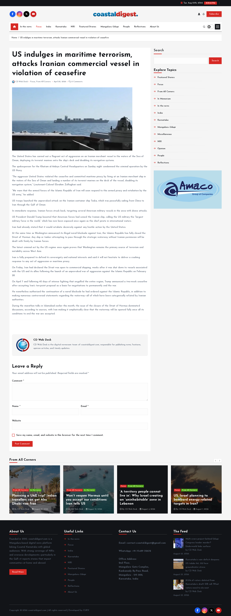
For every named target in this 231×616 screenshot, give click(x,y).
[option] (34, 489)
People (126, 27)
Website (16, 421)
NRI (73, 27)
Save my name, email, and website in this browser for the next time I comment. (59, 435)
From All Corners (43, 82)
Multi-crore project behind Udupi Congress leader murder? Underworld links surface (202, 543)
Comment (18, 381)
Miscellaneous (164, 134)
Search (159, 50)
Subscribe (214, 14)
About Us (154, 27)
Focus (39, 27)
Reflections (140, 27)
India (48, 27)
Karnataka (60, 27)
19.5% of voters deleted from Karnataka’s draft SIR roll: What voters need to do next (202, 584)
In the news (26, 27)
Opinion (161, 149)
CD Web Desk (22, 82)
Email (84, 406)
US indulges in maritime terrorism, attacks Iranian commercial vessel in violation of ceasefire (64, 38)
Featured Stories (87, 27)
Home (14, 38)
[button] (216, 461)
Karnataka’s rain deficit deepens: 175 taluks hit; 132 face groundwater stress (203, 563)
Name (16, 406)
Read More (18, 572)
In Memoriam (164, 99)
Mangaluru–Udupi (110, 27)
